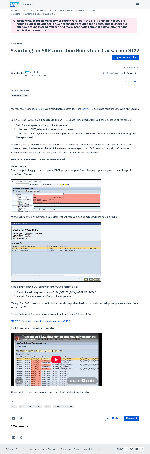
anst (22, 406)
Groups (29, 10)
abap (14, 406)
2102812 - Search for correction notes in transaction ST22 (40, 321)
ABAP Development (19, 95)
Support (78, 449)
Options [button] (113, 62)
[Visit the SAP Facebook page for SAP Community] (126, 449)
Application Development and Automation (67, 10)
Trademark (66, 449)
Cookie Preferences (93, 449)
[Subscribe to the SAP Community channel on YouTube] (136, 449)
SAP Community (17, 10)
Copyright (35, 449)
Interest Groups (41, 10)
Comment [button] (131, 418)
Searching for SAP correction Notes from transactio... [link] (34, 14)
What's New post (36, 30)
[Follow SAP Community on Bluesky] (131, 449)
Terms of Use (22, 449)
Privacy (9, 449)
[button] (126, 81)
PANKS (85, 109)
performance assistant (63, 406)
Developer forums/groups (64, 20)
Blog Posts (90, 10)
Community (27, 4)
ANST (41, 109)
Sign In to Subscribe (125, 57)
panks (47, 406)
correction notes (34, 406)
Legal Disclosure (50, 449)
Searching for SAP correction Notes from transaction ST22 (75, 50)
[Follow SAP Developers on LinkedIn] (142, 449)
